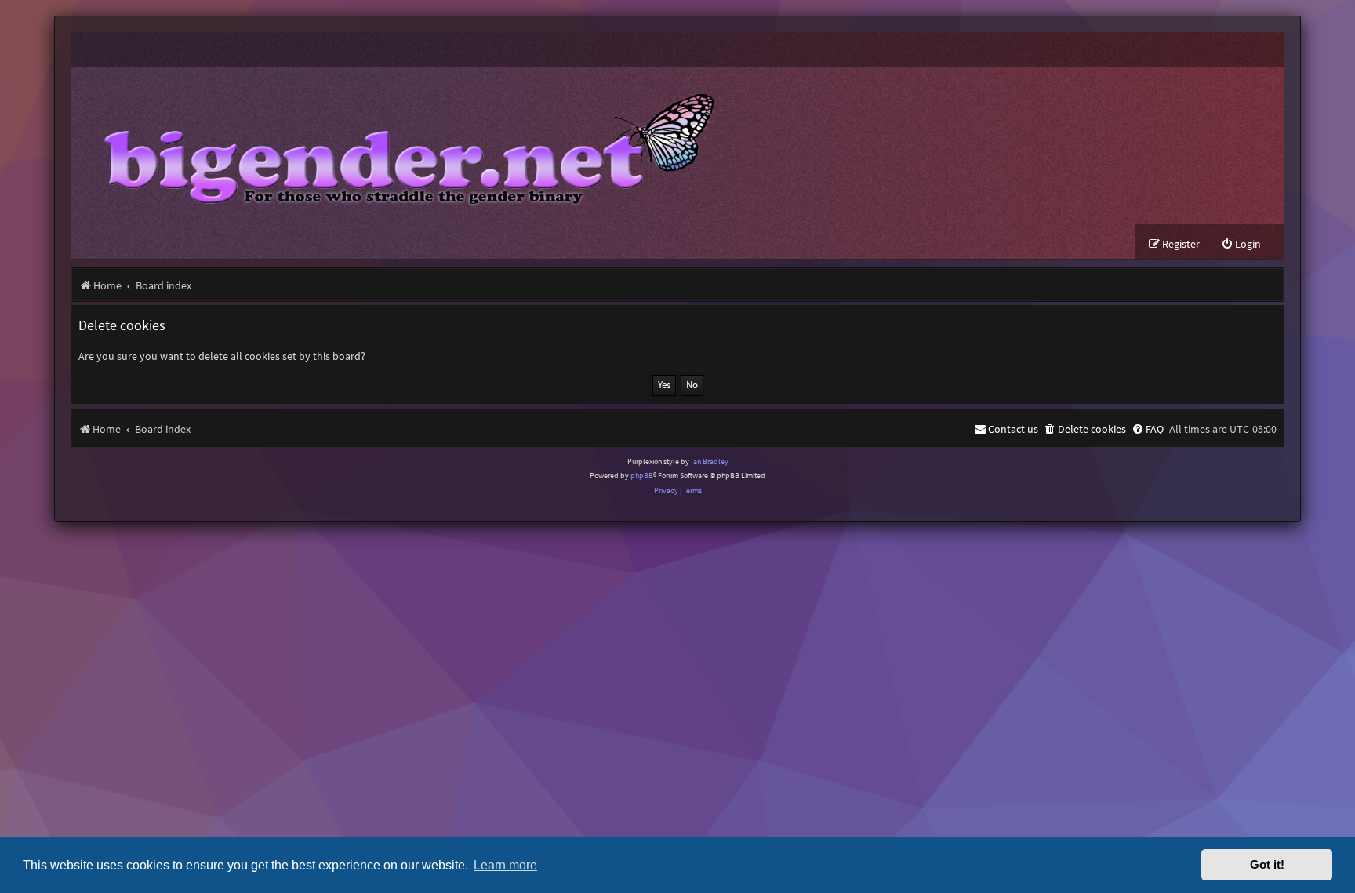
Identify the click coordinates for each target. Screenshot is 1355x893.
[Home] (397, 145)
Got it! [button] (1267, 865)
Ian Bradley (709, 461)
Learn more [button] (505, 865)
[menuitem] (1241, 244)
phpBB (641, 475)
